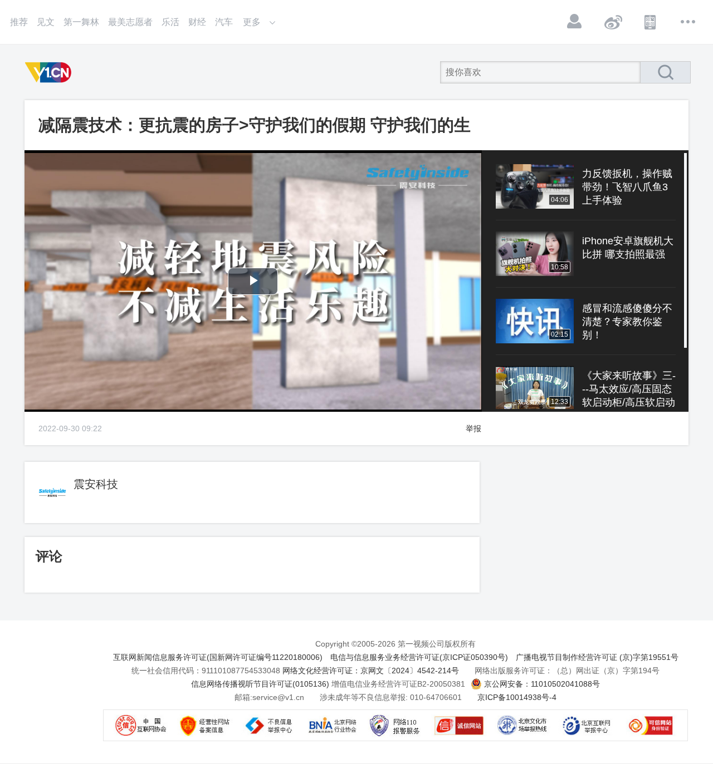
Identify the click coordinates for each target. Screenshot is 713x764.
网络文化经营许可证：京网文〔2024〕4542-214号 (370, 670)
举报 (473, 428)
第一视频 (50, 72)
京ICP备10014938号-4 (516, 697)
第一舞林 (81, 22)
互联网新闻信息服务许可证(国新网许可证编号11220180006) (218, 657)
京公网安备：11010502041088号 (542, 683)
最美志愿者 (130, 22)
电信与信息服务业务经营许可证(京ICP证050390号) (419, 657)
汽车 (224, 22)
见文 (46, 22)
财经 (197, 22)
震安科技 (96, 484)
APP (651, 22)
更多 (688, 22)
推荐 (19, 22)
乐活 (170, 22)
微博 (613, 22)
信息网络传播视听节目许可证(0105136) (260, 683)
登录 (575, 22)
